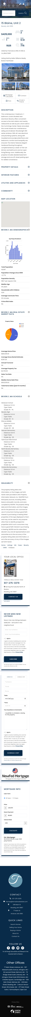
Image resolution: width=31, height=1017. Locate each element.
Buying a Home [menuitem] (15, 930)
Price (5, 804)
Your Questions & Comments (13, 710)
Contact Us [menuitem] (15, 936)
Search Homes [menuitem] (15, 924)
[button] (22, 13)
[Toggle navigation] (28, 4)
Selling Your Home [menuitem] (15, 927)
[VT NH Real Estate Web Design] (15, 1012)
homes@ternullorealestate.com (17, 902)
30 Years (8, 798)
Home (3, 545)
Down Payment (8, 812)
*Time (6, 703)
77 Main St (17, 912)
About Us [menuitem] (15, 933)
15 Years (15, 798)
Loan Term (7, 794)
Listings (9, 545)
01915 (5, 548)
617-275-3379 (20, 4)
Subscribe (13, 659)
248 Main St (17, 906)
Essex (20, 545)
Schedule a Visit (21, 677)
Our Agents (7, 601)
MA (15, 545)
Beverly (26, 545)
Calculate (13, 831)
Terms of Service (15, 760)
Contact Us (13, 597)
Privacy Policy (19, 652)
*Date (5, 695)
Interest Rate (8, 820)
